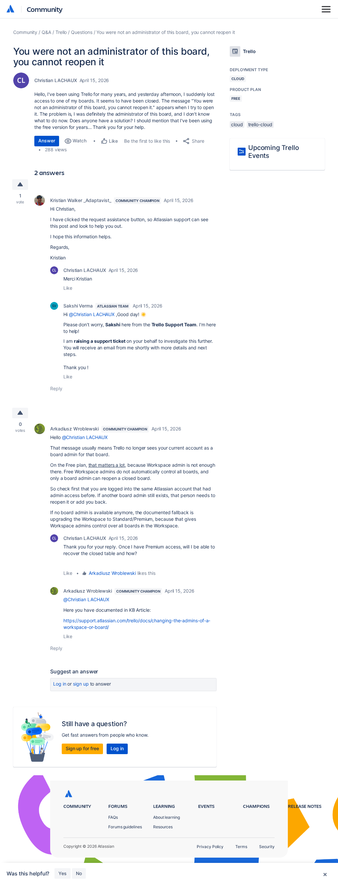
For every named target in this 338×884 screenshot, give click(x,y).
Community (45, 9)
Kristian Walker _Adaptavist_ (80, 200)
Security (267, 846)
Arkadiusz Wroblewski (74, 428)
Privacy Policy (210, 846)
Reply (56, 388)
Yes (62, 873)
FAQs (113, 817)
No (79, 873)
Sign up (80, 684)
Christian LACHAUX (55, 80)
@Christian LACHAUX (92, 314)
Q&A (46, 32)
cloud (237, 124)
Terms (241, 846)
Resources (163, 826)
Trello (61, 32)
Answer (46, 140)
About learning (166, 817)
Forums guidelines (125, 826)
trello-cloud (260, 124)
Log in (59, 684)
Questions (81, 32)
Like (67, 288)
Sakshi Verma (78, 306)
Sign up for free (82, 748)
